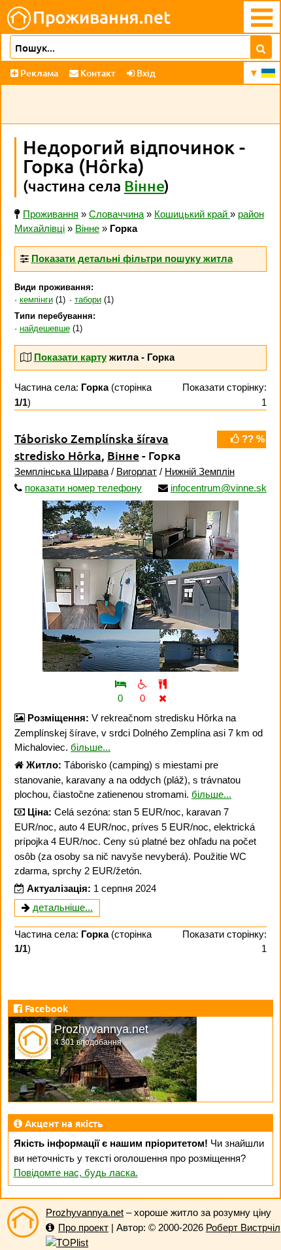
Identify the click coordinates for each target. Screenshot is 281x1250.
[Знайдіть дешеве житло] (261, 47)
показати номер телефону (83, 487)
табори (87, 299)
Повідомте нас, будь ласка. (76, 1172)
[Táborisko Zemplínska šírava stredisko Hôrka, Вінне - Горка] (140, 586)
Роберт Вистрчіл (243, 1227)
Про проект (83, 1227)
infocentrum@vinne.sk (219, 487)
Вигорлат (136, 471)
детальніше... (63, 907)
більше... (90, 747)
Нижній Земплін (200, 471)
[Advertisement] (140, 104)
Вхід (145, 73)
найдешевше (45, 328)
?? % (252, 438)
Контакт (97, 73)
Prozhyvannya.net (85, 1212)
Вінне (144, 185)
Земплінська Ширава (61, 471)
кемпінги (36, 299)
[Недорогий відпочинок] (23, 1222)
